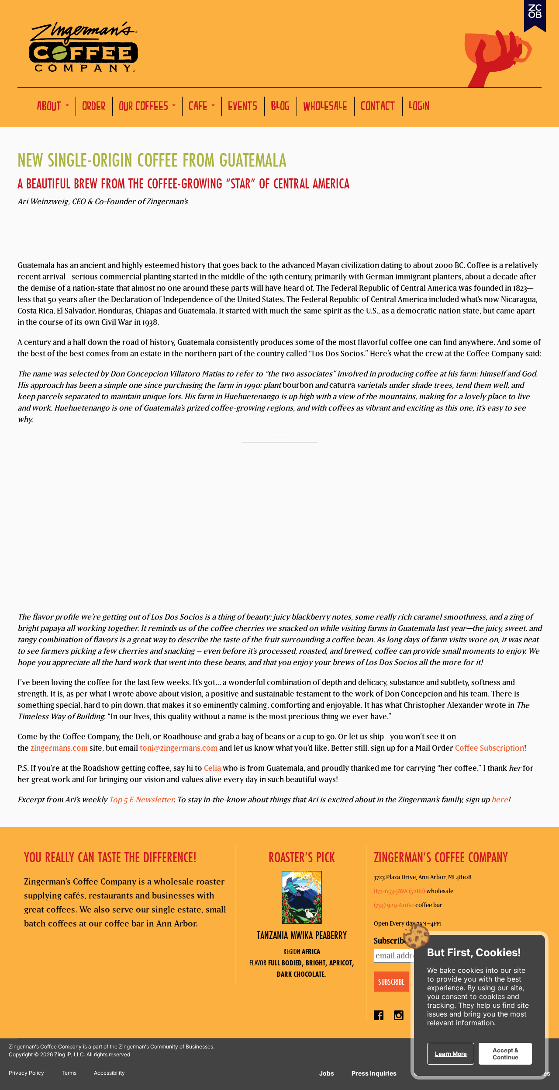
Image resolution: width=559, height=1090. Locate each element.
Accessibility (109, 1072)
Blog (280, 107)
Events (243, 107)
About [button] (51, 107)
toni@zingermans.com (178, 747)
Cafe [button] (199, 107)
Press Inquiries (374, 1073)
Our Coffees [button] (145, 107)
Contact (378, 107)
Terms (69, 1072)
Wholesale (326, 107)
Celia (212, 768)
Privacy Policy (26, 1072)
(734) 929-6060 (394, 905)
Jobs (326, 1073)
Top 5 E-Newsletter (141, 799)
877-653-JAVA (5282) (399, 891)
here (499, 799)
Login (419, 107)
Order (94, 107)
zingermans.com (59, 747)
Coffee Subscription (489, 747)
